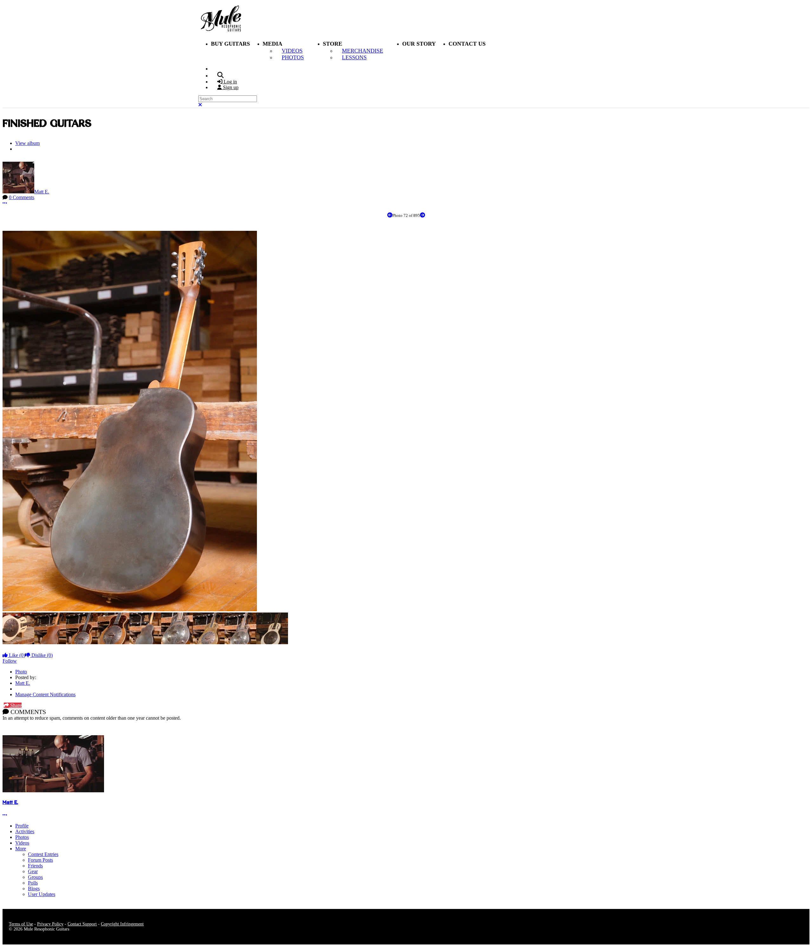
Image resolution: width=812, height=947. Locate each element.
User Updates (41, 894)
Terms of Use (21, 924)
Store (332, 44)
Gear (33, 871)
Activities (24, 831)
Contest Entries (43, 854)
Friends (35, 865)
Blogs (34, 888)
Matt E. (41, 191)
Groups (35, 877)
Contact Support (82, 924)
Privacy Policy (50, 924)
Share (15, 705)
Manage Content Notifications (45, 694)
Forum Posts (40, 860)
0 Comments (21, 197)
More (20, 848)
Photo (21, 671)
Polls (33, 882)
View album (27, 143)
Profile (22, 825)
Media (272, 44)
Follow (10, 661)
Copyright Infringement (122, 924)
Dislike (41, 655)
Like (16, 655)
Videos (22, 843)
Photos (22, 837)
